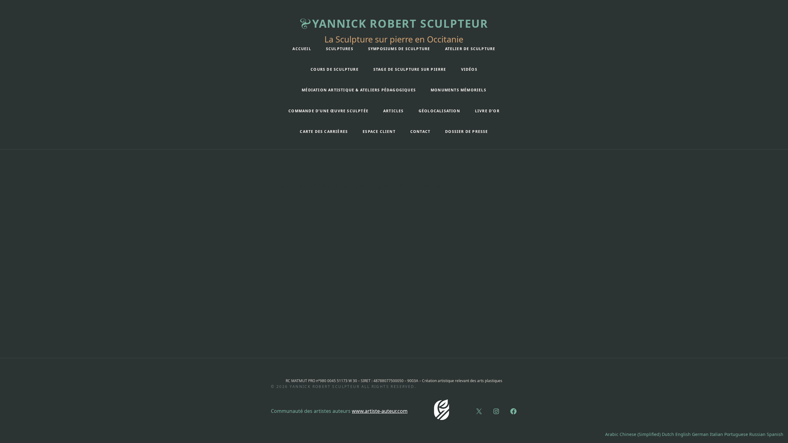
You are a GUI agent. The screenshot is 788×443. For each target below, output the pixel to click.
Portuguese (736, 434)
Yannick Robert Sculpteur (400, 23)
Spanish (775, 434)
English (683, 434)
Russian (757, 434)
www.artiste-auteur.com (380, 411)
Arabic (611, 434)
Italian (716, 434)
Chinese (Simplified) (640, 434)
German (700, 434)
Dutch (668, 434)
